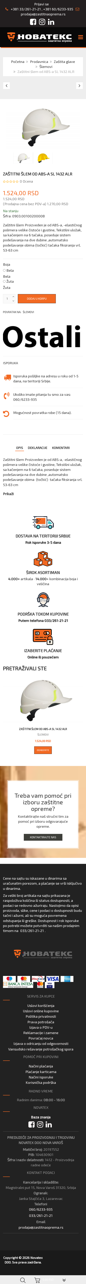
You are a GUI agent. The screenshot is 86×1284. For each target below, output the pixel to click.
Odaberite (43, 750)
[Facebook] (31, 1124)
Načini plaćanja (41, 1066)
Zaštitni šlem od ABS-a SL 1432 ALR (43, 729)
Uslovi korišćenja (40, 1005)
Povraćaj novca (40, 1038)
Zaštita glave (64, 61)
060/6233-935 (41, 1209)
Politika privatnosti (41, 1016)
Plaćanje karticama (40, 1071)
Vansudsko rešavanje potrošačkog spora (40, 1049)
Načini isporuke (41, 1077)
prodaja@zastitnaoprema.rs (43, 14)
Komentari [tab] (61, 448)
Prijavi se (41, 4)
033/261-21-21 (32, 930)
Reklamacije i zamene (40, 1032)
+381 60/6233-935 (58, 9)
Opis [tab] (19, 448)
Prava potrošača (40, 1022)
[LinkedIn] (49, 1124)
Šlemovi (45, 66)
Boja (6, 264)
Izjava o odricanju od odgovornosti (40, 1043)
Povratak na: (18, 312)
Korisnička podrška (41, 1082)
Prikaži (8, 493)
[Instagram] (40, 1124)
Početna (17, 61)
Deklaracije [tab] (37, 448)
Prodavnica (39, 61)
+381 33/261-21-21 (25, 9)
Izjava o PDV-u (41, 1027)
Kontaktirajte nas (43, 837)
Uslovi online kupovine (41, 1011)
